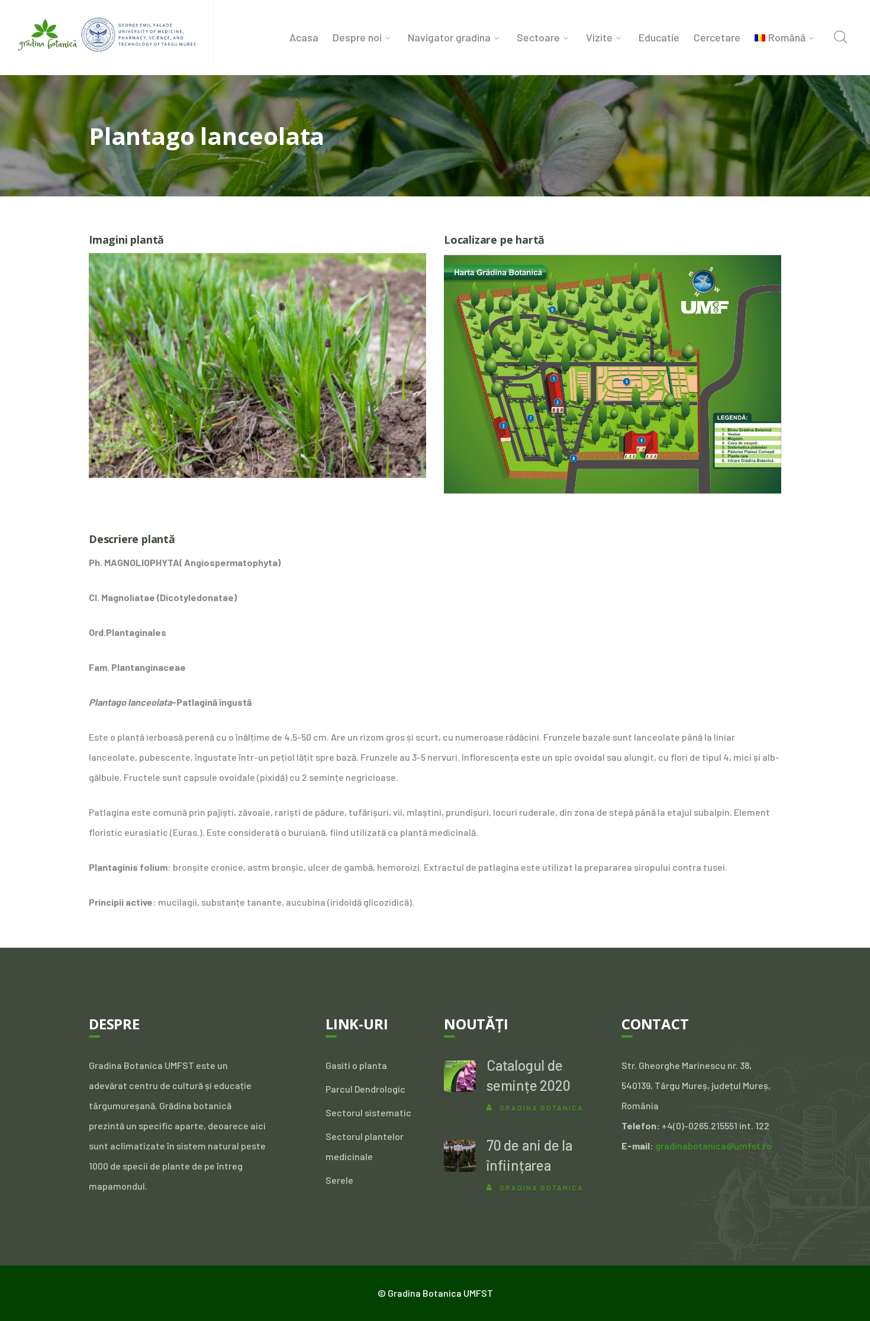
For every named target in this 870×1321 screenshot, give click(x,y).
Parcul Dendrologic (365, 1088)
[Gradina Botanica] (106, 32)
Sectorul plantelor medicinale (365, 1146)
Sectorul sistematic (368, 1112)
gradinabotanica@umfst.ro (713, 1145)
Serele (339, 1180)
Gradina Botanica (542, 1107)
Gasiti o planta (356, 1065)
